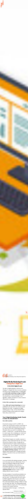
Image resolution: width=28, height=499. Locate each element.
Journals (10, 375)
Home (6, 375)
